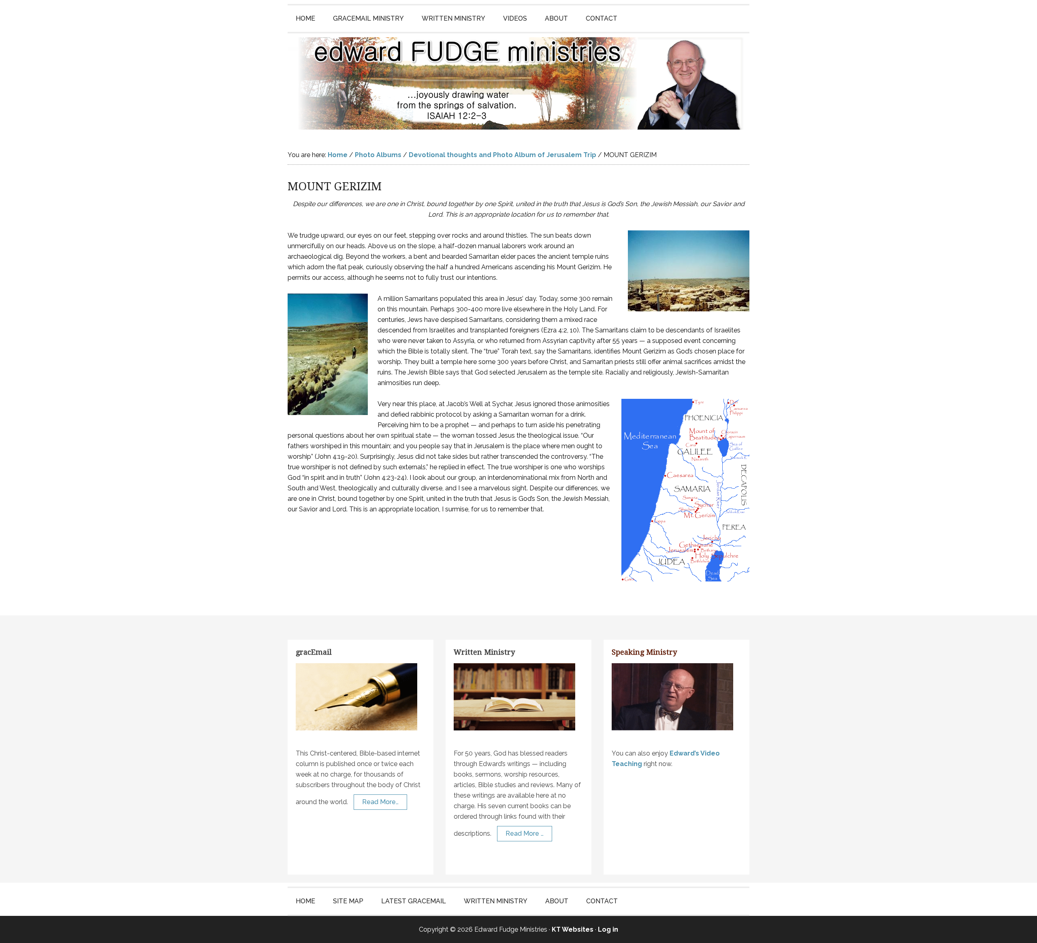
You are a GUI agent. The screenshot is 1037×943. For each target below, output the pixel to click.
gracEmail (314, 652)
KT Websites (572, 929)
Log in (608, 929)
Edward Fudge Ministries (518, 83)
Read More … (525, 833)
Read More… (380, 802)
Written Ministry (484, 652)
